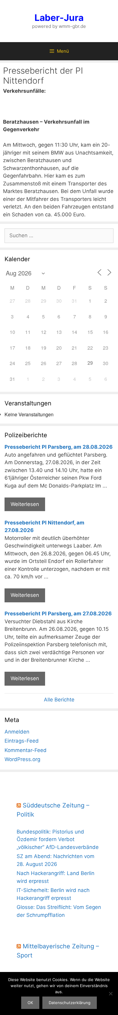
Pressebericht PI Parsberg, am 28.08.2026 (59, 447)
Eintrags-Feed (22, 741)
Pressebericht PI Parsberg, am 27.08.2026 (58, 614)
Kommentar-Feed (26, 750)
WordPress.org (22, 759)
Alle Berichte (59, 700)
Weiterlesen (25, 504)
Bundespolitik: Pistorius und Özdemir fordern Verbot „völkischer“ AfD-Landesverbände (58, 839)
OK (30, 1002)
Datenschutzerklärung (69, 1002)
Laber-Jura (59, 17)
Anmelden (17, 732)
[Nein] (110, 993)
